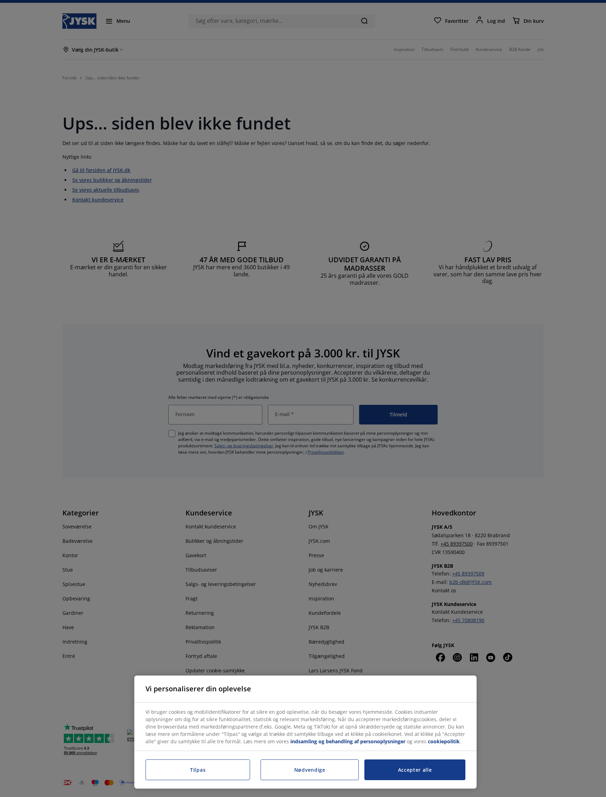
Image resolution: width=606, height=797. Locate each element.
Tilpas (198, 769)
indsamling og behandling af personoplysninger (347, 741)
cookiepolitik (444, 741)
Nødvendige (309, 769)
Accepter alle (415, 769)
